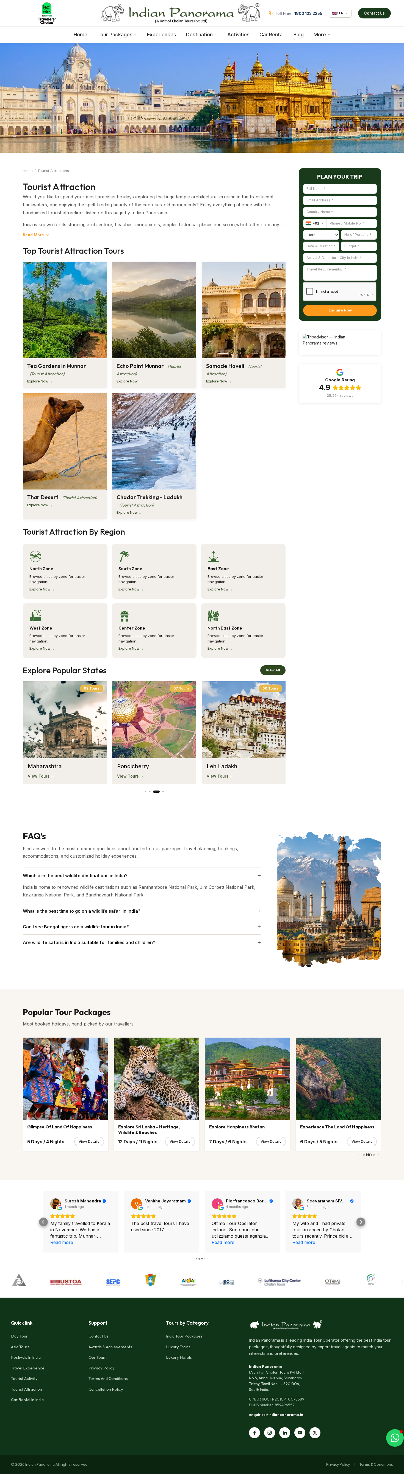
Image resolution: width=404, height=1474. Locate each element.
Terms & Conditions (376, 1464)
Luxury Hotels (179, 1357)
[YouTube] (299, 1432)
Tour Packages (114, 34)
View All (273, 670)
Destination (199, 34)
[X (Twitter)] (314, 1432)
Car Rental (271, 34)
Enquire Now (340, 310)
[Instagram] (269, 1432)
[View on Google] (58, 1203)
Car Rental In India (27, 1399)
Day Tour (19, 1336)
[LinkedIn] (284, 1432)
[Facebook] (254, 1432)
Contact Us (374, 13)
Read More (33, 235)
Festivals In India (26, 1357)
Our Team (97, 1357)
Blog (299, 34)
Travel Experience (28, 1368)
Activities (238, 34)
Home (80, 34)
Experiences (161, 34)
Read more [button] (145, 1242)
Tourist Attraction (26, 1389)
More (320, 34)
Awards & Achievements (110, 1346)
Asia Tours (20, 1346)
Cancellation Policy (105, 1389)
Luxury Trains (178, 1346)
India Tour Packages (184, 1336)
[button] (43, 1222)
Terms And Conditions (108, 1378)
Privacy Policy (101, 1368)
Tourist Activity (24, 1378)
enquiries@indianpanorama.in (276, 1414)
